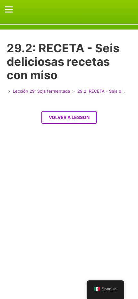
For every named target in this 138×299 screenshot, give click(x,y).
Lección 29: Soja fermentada (41, 91)
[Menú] (9, 9)
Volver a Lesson (69, 117)
